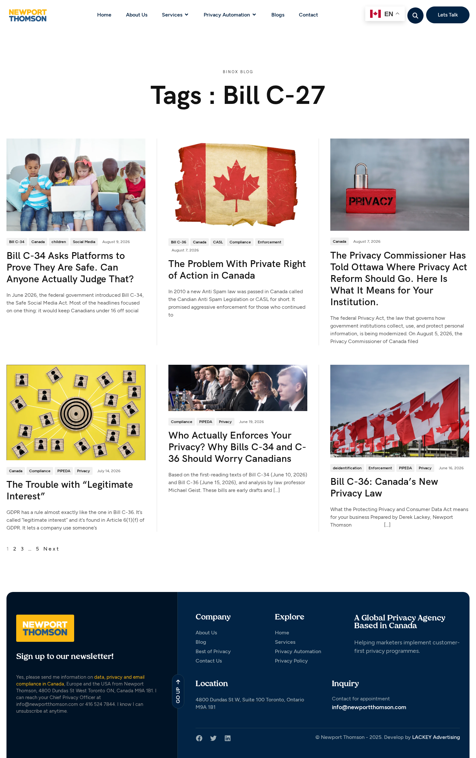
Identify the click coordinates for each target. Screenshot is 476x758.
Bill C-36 (178, 242)
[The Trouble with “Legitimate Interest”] (75, 412)
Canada (38, 242)
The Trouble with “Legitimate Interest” (69, 490)
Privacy (83, 471)
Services (172, 15)
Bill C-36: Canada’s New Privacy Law (384, 487)
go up (178, 695)
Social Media (84, 242)
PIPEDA (63, 471)
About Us (136, 15)
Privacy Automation (227, 15)
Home (104, 15)
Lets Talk (448, 15)
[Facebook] (199, 738)
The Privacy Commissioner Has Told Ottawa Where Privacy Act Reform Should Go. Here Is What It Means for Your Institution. (398, 278)
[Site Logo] (27, 14)
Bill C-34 (17, 242)
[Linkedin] (227, 738)
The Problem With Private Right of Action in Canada (237, 269)
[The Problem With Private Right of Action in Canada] (237, 184)
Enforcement (269, 242)
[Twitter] (213, 738)
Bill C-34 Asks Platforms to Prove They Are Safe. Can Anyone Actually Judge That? (70, 267)
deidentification (347, 468)
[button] (415, 15)
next (51, 549)
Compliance (240, 242)
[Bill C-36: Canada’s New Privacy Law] (399, 410)
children (58, 242)
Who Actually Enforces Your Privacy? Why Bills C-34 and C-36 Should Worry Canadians (237, 447)
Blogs (277, 15)
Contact (308, 15)
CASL (218, 242)
